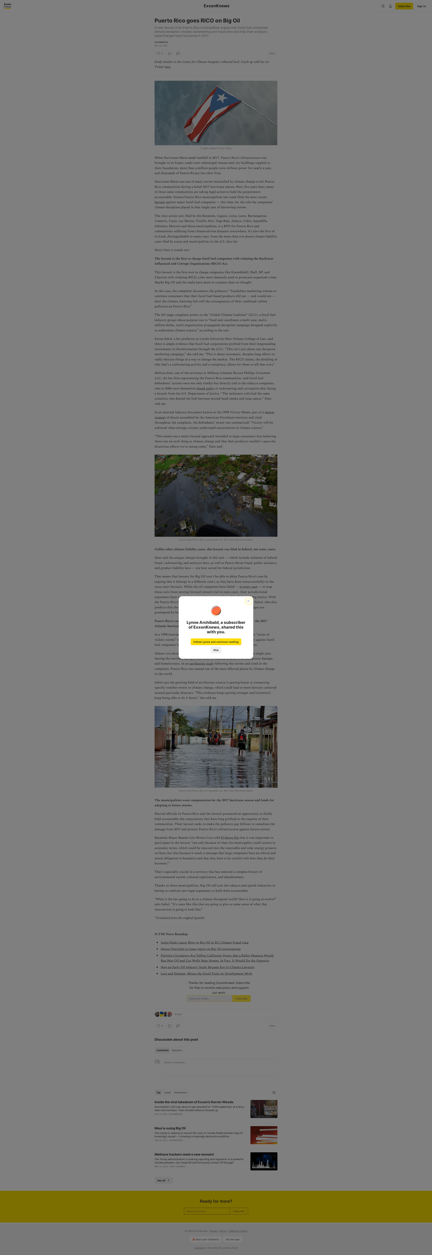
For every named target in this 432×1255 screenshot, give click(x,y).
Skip (216, 650)
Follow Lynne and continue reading (216, 641)
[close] (248, 601)
